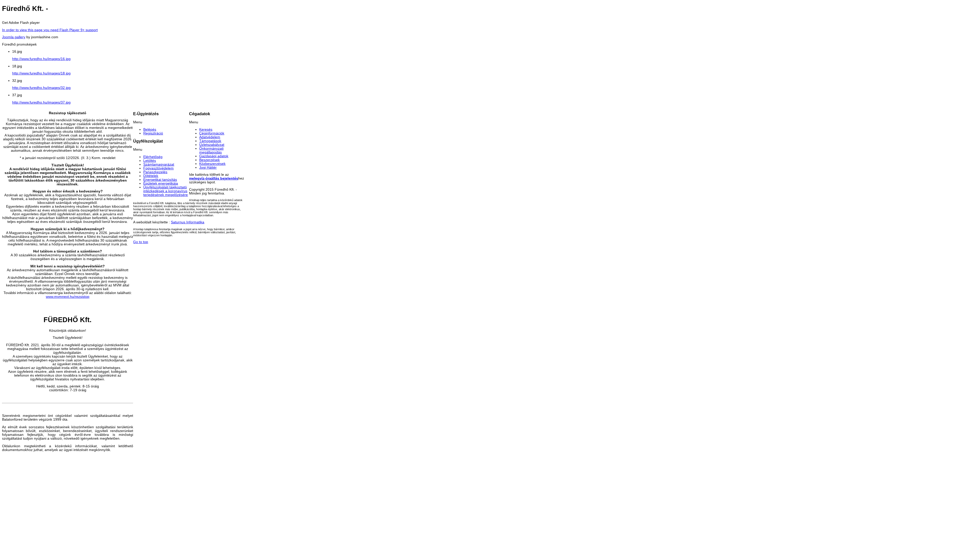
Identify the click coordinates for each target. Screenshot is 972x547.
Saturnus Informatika (187, 222)
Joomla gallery (13, 37)
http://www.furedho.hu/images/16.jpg (41, 59)
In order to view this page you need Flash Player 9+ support (50, 30)
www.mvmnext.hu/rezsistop (67, 297)
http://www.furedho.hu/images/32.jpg (41, 88)
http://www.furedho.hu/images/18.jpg (41, 73)
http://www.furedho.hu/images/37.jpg (41, 102)
